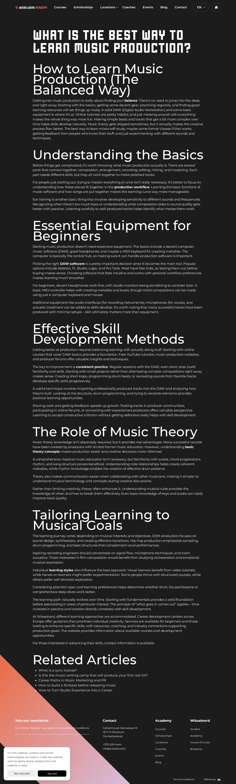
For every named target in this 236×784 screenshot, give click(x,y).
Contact (181, 7)
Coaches (128, 7)
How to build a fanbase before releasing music (77, 685)
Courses (60, 7)
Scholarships (83, 7)
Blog (163, 7)
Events (148, 7)
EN (199, 7)
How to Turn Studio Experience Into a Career (75, 690)
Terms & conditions (183, 779)
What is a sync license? (58, 670)
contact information (120, 643)
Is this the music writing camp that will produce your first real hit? (93, 675)
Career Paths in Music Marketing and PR (72, 680)
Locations (107, 7)
